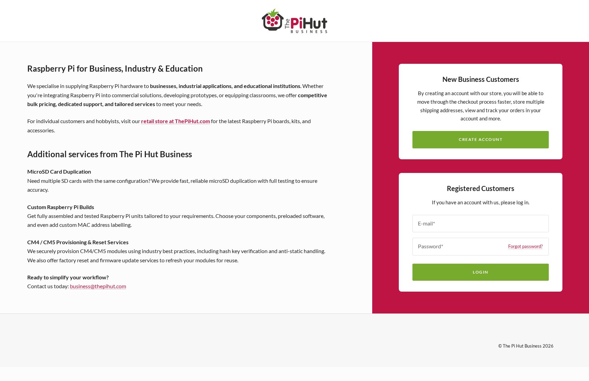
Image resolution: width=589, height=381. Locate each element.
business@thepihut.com (98, 286)
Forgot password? (525, 246)
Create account (480, 139)
